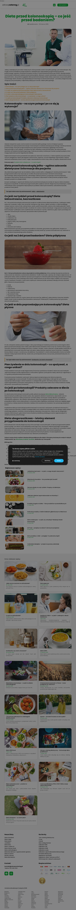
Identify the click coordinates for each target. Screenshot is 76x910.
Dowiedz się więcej (40, 456)
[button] (16, 461)
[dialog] (38, 455)
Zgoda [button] (59, 460)
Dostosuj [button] (47, 460)
